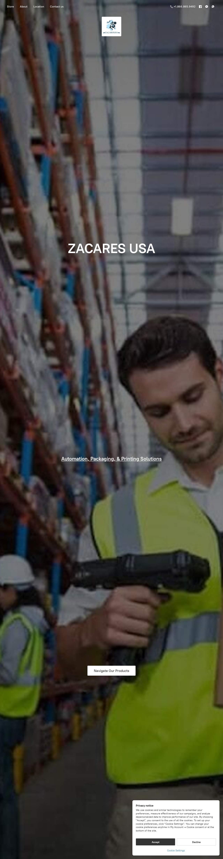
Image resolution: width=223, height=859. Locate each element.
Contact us (57, 6)
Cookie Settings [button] (176, 850)
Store (10, 6)
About (24, 6)
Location (38, 6)
